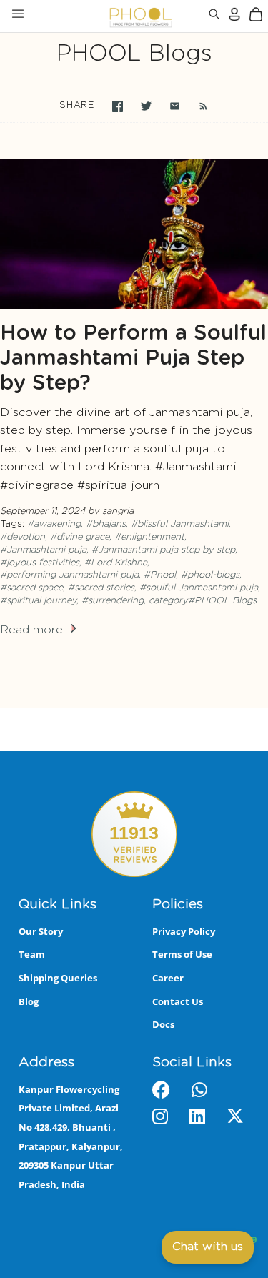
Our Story (41, 931)
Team (32, 954)
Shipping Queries (58, 977)
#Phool (160, 575)
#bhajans (106, 524)
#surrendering (112, 600)
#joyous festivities (39, 563)
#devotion (22, 537)
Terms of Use (182, 954)
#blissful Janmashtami (180, 524)
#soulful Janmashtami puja (198, 588)
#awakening (54, 524)
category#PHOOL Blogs (203, 600)
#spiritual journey (38, 600)
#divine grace (79, 537)
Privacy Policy (183, 931)
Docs (163, 1024)
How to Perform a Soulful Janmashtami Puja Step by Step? (133, 358)
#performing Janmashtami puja (69, 575)
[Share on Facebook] (117, 106)
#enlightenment (149, 537)
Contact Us (177, 1001)
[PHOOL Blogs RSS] (196, 105)
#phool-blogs (210, 575)
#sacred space (31, 588)
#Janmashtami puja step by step (163, 550)
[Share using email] (174, 106)
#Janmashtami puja (43, 550)
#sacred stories (101, 588)
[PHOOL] (103, 16)
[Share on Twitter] (146, 106)
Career (168, 977)
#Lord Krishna (115, 563)
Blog (29, 1001)
